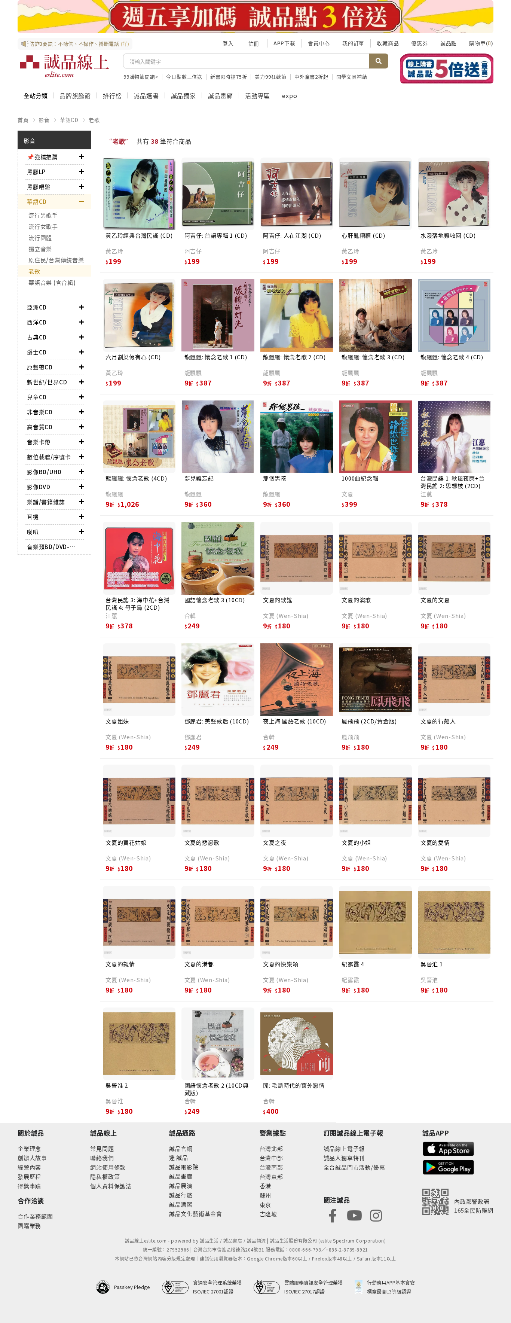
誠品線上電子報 (344, 1148)
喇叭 (33, 532)
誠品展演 (181, 1185)
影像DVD (39, 487)
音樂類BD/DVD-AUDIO (53, 547)
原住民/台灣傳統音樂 (56, 260)
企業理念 (29, 1148)
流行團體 (40, 237)
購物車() (481, 43)
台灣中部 (271, 1158)
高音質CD (40, 427)
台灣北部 (271, 1148)
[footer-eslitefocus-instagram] (376, 1215)
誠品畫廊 (220, 95)
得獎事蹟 (29, 1186)
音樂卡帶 (39, 442)
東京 (266, 1204)
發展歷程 (29, 1176)
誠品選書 (146, 95)
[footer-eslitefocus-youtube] (354, 1215)
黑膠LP (36, 172)
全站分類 (36, 95)
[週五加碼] (255, 16)
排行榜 (112, 95)
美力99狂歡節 (271, 76)
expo (289, 95)
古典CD (37, 337)
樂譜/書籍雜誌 (46, 502)
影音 (44, 120)
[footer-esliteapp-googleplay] (448, 1166)
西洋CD (37, 322)
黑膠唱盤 (39, 186)
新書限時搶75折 (228, 76)
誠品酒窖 (181, 1204)
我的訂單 (353, 43)
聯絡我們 (102, 1158)
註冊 (253, 43)
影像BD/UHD (44, 472)
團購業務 (29, 1225)
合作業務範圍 (35, 1216)
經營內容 (29, 1167)
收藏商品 (388, 43)
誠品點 (448, 43)
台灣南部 (271, 1167)
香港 (266, 1186)
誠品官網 (181, 1148)
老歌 (94, 120)
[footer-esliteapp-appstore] (448, 1148)
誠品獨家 (183, 95)
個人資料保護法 (111, 1186)
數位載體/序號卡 (49, 457)
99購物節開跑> (140, 76)
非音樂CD (40, 412)
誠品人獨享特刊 (344, 1158)
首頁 (23, 120)
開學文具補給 (351, 76)
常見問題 (102, 1148)
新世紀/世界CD (47, 382)
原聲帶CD (40, 367)
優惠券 (419, 43)
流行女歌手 (43, 226)
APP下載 (284, 43)
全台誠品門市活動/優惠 (354, 1167)
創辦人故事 (32, 1158)
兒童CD (37, 397)
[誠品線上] (64, 66)
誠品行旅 (181, 1195)
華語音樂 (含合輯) (52, 282)
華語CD (69, 120)
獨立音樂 (40, 249)
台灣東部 (271, 1176)
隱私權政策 (105, 1176)
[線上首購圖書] (446, 68)
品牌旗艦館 (75, 95)
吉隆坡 (268, 1214)
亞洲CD (37, 307)
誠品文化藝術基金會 (195, 1213)
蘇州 (266, 1195)
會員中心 (319, 43)
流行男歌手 (43, 215)
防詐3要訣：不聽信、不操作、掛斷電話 (79, 43)
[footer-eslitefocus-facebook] (333, 1215)
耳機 (33, 517)
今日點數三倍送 (184, 76)
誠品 (181, 1157)
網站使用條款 (108, 1167)
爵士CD (37, 352)
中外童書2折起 (311, 76)
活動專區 (257, 95)
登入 (228, 43)
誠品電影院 (184, 1167)
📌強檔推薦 (42, 157)
